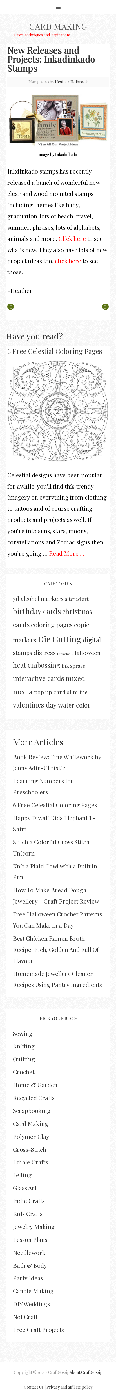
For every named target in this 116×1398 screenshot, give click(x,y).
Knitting (24, 1046)
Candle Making (33, 1291)
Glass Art (25, 1188)
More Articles (38, 741)
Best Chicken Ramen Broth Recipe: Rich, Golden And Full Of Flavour (56, 949)
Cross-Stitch (29, 1149)
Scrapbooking (31, 1110)
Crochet (23, 1072)
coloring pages (52, 625)
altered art (77, 599)
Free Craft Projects (38, 1329)
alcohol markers (42, 598)
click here (68, 260)
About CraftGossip (86, 1372)
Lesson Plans (30, 1239)
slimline (77, 692)
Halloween (86, 652)
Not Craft (25, 1317)
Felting (22, 1175)
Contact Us (34, 1387)
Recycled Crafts (34, 1097)
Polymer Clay (31, 1136)
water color (74, 705)
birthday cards (37, 611)
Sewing (22, 1033)
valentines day (35, 704)
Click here (72, 238)
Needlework (29, 1252)
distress (45, 652)
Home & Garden (35, 1085)
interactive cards (38, 678)
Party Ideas (28, 1278)
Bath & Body (30, 1265)
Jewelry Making (34, 1226)
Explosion (63, 654)
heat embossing (36, 664)
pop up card (50, 692)
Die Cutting (59, 638)
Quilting (24, 1059)
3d (16, 598)
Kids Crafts (28, 1213)
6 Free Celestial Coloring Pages (54, 350)
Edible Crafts (30, 1162)
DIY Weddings (31, 1304)
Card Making (58, 26)
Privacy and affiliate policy (69, 1387)
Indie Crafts (29, 1201)
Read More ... (66, 553)
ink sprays (73, 665)
